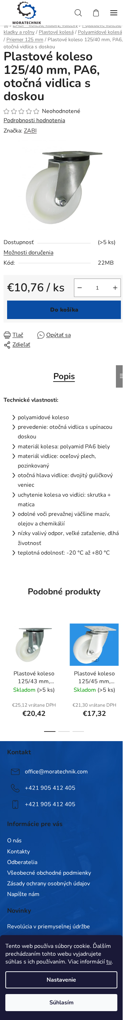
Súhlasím (61, 1002)
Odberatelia (22, 862)
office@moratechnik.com (56, 772)
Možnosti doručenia (28, 253)
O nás (14, 840)
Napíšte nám (23, 894)
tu (109, 962)
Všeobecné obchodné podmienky (49, 873)
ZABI (30, 131)
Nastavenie (61, 980)
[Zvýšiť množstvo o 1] (115, 288)
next (120, 644)
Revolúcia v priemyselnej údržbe (48, 927)
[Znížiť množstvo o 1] (79, 288)
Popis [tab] (64, 376)
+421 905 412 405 (50, 788)
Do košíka (64, 310)
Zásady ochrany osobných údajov (48, 883)
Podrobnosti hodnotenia (34, 120)
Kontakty (18, 852)
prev (7, 644)
